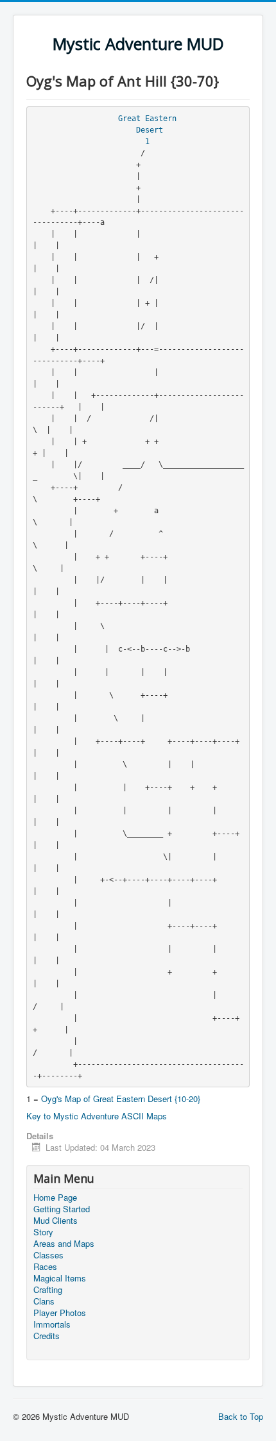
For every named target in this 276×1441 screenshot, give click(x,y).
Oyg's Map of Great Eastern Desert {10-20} (120, 1098)
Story (43, 1232)
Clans (44, 1301)
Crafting (47, 1290)
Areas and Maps (63, 1243)
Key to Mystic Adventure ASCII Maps (96, 1116)
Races (45, 1266)
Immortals (52, 1324)
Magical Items (59, 1278)
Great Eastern (147, 118)
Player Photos (59, 1313)
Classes (48, 1255)
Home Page (55, 1197)
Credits (46, 1336)
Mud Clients (55, 1220)
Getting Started (61, 1209)
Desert (149, 130)
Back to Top (240, 1416)
